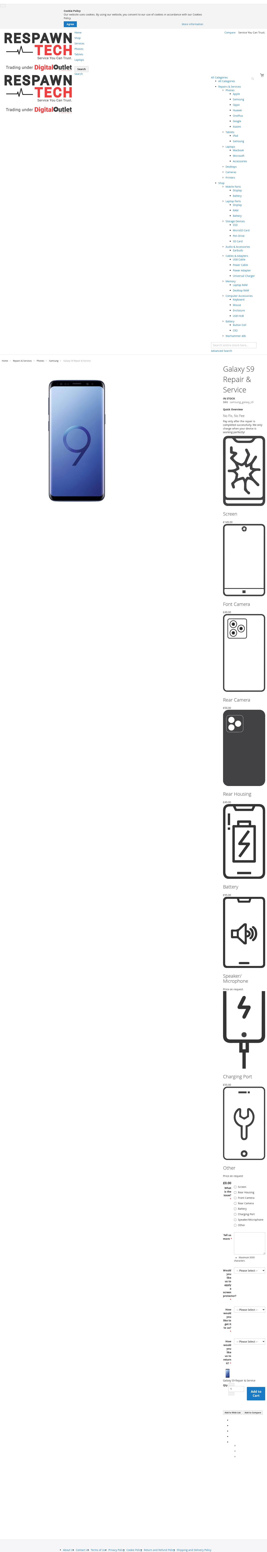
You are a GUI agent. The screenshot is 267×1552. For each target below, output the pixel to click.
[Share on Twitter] (231, 1425)
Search (78, 74)
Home (5, 360)
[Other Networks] (231, 1442)
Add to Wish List (233, 1412)
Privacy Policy (116, 1550)
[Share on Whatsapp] (239, 1445)
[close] (3, 5)
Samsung (53, 360)
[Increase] (231, 1393)
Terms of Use (99, 1550)
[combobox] (233, 345)
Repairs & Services (22, 360)
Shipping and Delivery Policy (194, 1550)
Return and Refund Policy (159, 1550)
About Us (68, 1550)
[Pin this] (231, 1436)
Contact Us (82, 1550)
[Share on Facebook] (231, 1420)
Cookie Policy (134, 1550)
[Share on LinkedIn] (231, 1431)
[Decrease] (231, 1384)
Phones (40, 360)
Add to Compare (253, 1412)
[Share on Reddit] (239, 1456)
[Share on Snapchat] (239, 1451)
